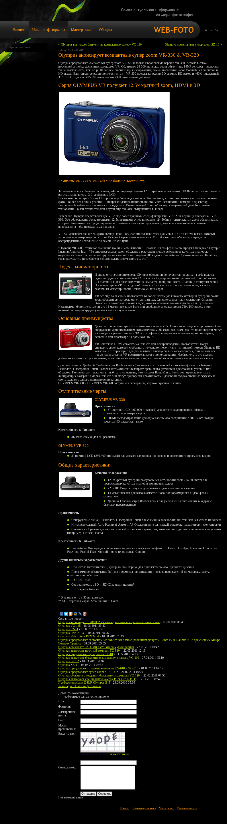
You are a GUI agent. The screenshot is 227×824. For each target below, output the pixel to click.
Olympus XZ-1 (68, 664)
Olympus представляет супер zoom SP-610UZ (88, 672)
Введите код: (66, 733)
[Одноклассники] (70, 614)
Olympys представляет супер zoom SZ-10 (85, 654)
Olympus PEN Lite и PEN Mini (78, 636)
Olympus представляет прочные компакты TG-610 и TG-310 (98, 668)
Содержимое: (67, 767)
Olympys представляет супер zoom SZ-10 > (193, 44)
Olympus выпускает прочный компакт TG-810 (89, 650)
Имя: (61, 701)
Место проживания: (67, 727)
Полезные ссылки (187, 808)
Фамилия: (64, 706)
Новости (19, 30)
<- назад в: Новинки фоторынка (79, 686)
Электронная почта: (66, 713)
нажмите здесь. (119, 754)
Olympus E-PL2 (68, 661)
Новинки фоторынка (48, 30)
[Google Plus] (84, 614)
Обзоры (105, 30)
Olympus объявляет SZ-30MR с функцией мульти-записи (96, 647)
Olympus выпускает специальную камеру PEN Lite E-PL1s (97, 679)
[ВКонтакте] (61, 614)
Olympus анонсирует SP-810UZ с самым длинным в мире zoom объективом (109, 622)
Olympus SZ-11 (68, 629)
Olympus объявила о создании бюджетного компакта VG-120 (99, 675)
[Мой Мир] (75, 614)
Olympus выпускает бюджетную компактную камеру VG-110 (98, 657)
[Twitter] (66, 614)
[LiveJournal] (80, 614)
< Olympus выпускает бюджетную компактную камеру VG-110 (100, 44)
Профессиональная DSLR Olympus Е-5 (84, 682)
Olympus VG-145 (69, 625)
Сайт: (62, 720)
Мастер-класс (82, 30)
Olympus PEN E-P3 (71, 632)
